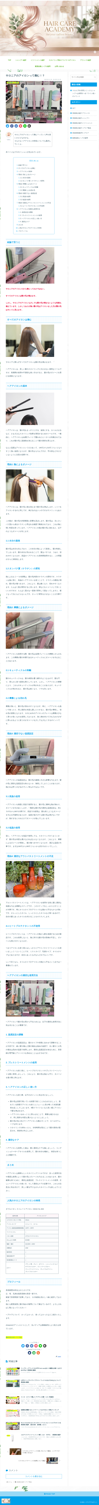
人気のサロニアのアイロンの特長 (30, 228)
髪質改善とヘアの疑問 (80, 138)
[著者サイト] (29, 1352)
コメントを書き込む (34, 1476)
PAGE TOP (50, 1494)
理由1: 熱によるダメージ (26, 174)
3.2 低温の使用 (25, 199)
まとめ (20, 225)
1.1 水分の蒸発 (25, 178)
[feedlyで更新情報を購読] (34, 1352)
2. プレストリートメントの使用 (31, 215)
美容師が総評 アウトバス (81, 113)
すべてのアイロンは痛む (26, 168)
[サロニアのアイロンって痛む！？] (16, 126)
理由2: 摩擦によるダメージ (27, 184)
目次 (31, 161)
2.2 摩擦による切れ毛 (27, 190)
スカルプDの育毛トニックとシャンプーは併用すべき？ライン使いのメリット (84, 93)
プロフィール (23, 231)
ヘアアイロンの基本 (25, 171)
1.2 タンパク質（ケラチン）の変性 (32, 181)
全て (74, 108)
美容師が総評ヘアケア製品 (15, 1337)
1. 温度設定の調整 (26, 212)
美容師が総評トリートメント (82, 123)
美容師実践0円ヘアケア (80, 133)
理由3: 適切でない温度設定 (27, 193)
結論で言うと (23, 165)
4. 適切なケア (25, 221)
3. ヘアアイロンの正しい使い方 (31, 218)
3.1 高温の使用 (25, 196)
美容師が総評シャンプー (80, 118)
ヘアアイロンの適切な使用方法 (29, 209)
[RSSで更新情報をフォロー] (38, 1352)
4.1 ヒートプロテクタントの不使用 (32, 206)
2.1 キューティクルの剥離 (29, 187)
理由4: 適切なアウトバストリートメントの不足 (34, 203)
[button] (95, 77)
